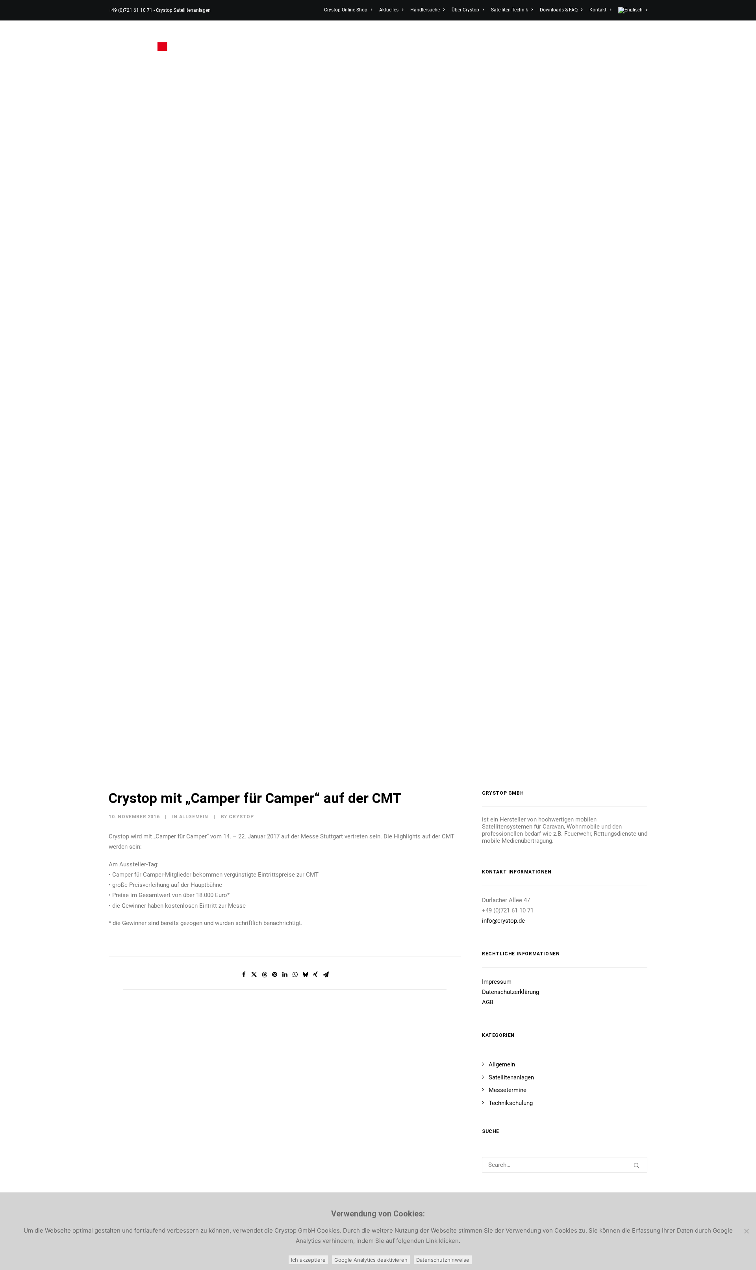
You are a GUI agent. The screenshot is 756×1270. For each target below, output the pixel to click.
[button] (640, 40)
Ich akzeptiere (308, 1260)
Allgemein (193, 816)
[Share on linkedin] (284, 974)
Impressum (496, 981)
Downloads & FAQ (559, 10)
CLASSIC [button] (407, 41)
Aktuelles (388, 10)
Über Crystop (465, 10)
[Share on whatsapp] (295, 974)
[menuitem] (349, 10)
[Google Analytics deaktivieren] (746, 1231)
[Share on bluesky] (305, 974)
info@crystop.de (503, 920)
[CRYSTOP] (142, 41)
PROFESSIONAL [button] (542, 41)
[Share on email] (325, 974)
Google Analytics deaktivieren (371, 1260)
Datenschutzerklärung (510, 992)
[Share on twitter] (254, 974)
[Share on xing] (315, 974)
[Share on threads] (264, 974)
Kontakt (597, 10)
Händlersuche (425, 10)
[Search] (564, 1165)
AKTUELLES (597, 41)
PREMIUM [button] (450, 41)
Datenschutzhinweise (442, 1260)
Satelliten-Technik (509, 10)
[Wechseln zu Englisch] (631, 10)
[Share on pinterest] (274, 974)
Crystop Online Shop (345, 10)
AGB (487, 1002)
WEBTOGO (496, 41)
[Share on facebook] (243, 974)
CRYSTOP (241, 816)
